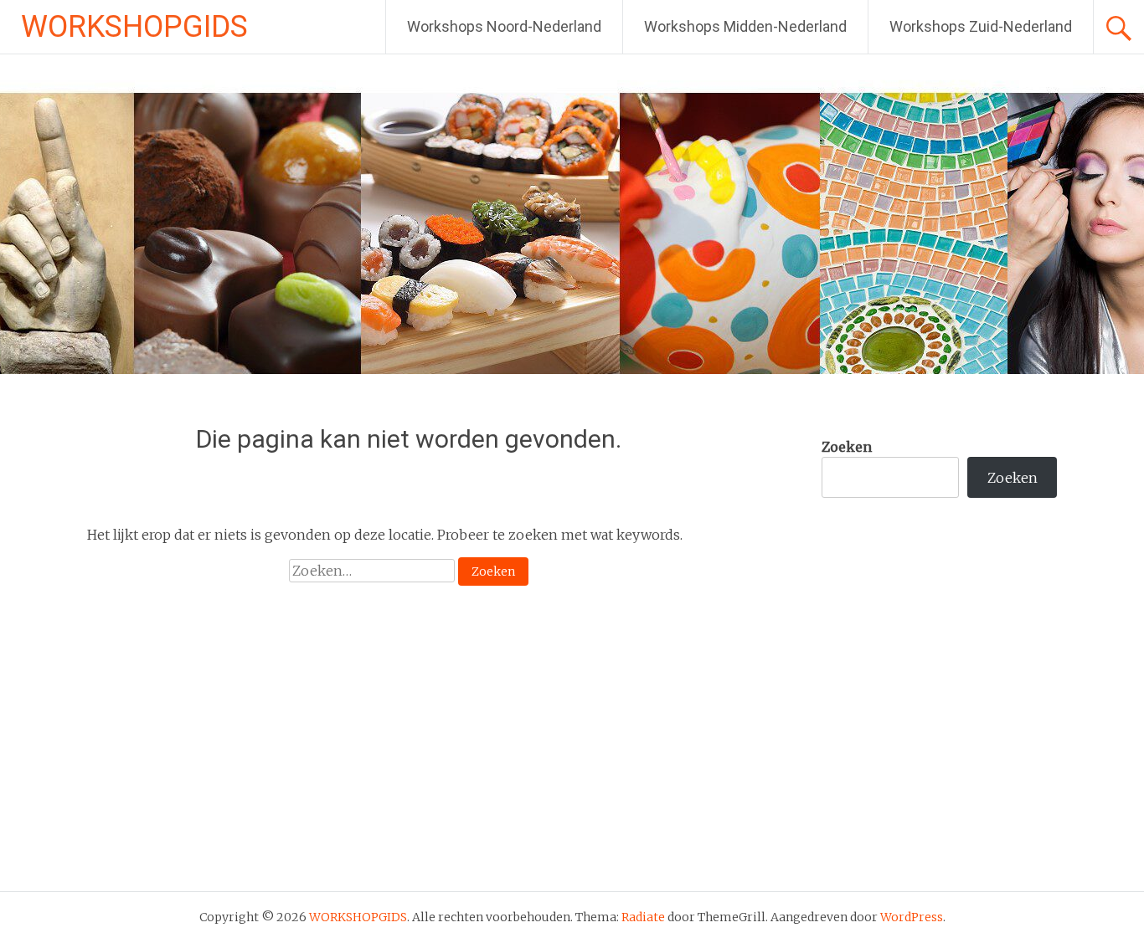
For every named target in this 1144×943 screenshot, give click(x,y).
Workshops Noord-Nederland (504, 26)
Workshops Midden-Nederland (745, 26)
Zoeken (847, 446)
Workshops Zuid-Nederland (980, 26)
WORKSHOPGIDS (134, 26)
